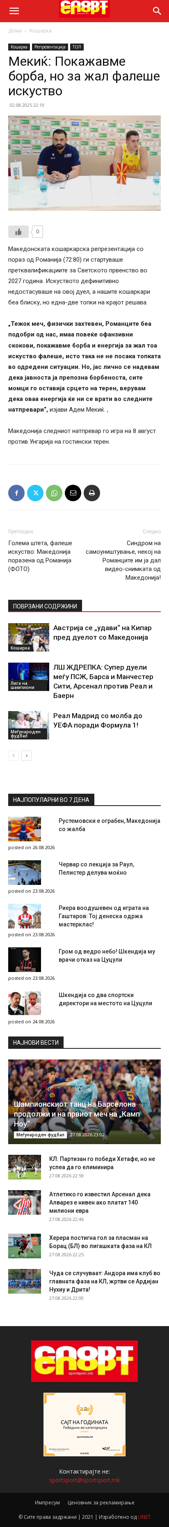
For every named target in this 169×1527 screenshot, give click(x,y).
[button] (14, 11)
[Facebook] (16, 493)
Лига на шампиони (22, 685)
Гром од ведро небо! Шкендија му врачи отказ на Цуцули (107, 955)
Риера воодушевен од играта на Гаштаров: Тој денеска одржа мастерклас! (104, 916)
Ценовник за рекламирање (101, 1502)
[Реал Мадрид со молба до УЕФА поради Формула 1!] (28, 725)
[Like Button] (18, 232)
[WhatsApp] (54, 493)
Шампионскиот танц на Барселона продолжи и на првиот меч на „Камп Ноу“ (77, 1114)
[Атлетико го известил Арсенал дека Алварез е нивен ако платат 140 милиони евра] (24, 1202)
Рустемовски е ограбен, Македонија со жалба (109, 825)
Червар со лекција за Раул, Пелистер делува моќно (96, 868)
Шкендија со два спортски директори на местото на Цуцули (105, 999)
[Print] (92, 493)
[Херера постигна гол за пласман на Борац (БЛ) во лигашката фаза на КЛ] (24, 1246)
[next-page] (26, 756)
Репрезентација (50, 47)
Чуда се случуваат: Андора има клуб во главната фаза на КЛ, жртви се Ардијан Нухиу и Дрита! (104, 1281)
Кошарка (41, 30)
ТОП (77, 47)
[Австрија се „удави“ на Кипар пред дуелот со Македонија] (28, 637)
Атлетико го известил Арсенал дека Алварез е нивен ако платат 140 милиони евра (100, 1202)
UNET (144, 1516)
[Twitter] (35, 493)
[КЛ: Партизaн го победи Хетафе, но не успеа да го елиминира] (24, 1167)
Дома (15, 30)
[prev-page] (13, 756)
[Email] (73, 493)
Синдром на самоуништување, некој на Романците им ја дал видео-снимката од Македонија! (123, 560)
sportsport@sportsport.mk (84, 1480)
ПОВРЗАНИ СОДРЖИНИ (45, 606)
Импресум (47, 1502)
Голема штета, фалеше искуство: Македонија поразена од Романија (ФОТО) (40, 556)
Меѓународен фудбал (26, 734)
